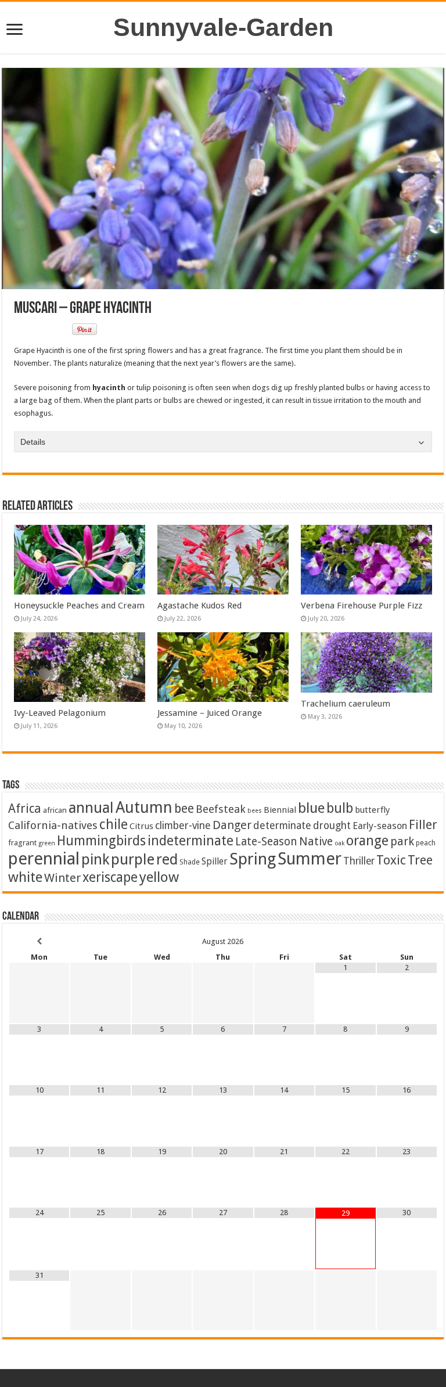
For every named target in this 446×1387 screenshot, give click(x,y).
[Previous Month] (39, 941)
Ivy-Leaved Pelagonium (60, 713)
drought (332, 825)
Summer (309, 859)
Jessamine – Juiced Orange (209, 713)
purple (132, 859)
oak (339, 843)
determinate (282, 825)
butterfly (372, 810)
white (25, 877)
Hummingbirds (101, 840)
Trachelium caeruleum (345, 703)
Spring (252, 859)
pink (95, 859)
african (55, 810)
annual (91, 807)
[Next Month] (407, 941)
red (167, 859)
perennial (44, 859)
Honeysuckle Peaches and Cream (79, 605)
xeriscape (110, 877)
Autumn (144, 807)
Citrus (141, 826)
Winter (62, 878)
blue (311, 807)
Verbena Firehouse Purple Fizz (361, 605)
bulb (339, 808)
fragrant (22, 842)
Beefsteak (221, 809)
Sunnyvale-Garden (223, 27)
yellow (159, 877)
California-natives (53, 825)
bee (184, 808)
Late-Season (266, 841)
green (46, 843)
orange (367, 841)
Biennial (280, 810)
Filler (423, 824)
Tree (420, 860)
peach (426, 842)
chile (113, 824)
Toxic (391, 860)
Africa (24, 808)
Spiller (215, 861)
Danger (232, 825)
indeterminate (190, 840)
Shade (189, 862)
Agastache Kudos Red (199, 605)
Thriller (359, 861)
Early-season (380, 825)
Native (316, 841)
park (402, 841)
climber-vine (183, 825)
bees (254, 811)
